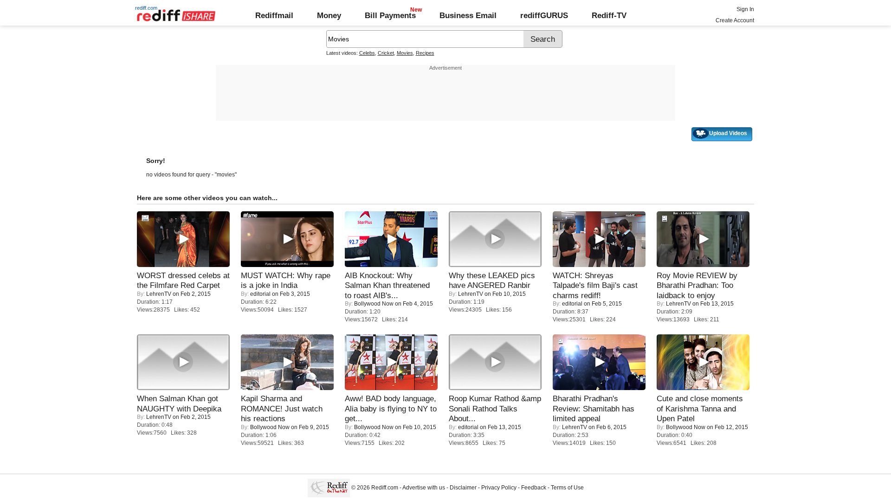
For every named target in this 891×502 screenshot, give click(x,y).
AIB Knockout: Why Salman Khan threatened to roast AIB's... (387, 285)
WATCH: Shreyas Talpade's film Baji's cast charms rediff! (595, 285)
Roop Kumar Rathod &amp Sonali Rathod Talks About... (495, 408)
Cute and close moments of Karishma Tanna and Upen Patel (700, 408)
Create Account (735, 20)
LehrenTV (158, 294)
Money (329, 15)
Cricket (386, 53)
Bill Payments (390, 15)
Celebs (367, 53)
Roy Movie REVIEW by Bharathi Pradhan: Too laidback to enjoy (697, 285)
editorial (260, 294)
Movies (405, 53)
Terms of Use (567, 487)
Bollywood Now (374, 303)
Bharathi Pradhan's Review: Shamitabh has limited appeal (593, 408)
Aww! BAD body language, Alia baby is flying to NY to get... (391, 408)
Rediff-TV (609, 15)
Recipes (425, 53)
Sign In (745, 9)
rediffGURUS (544, 15)
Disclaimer (463, 487)
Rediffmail (274, 15)
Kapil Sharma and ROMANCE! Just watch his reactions (282, 408)
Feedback (533, 487)
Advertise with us (423, 487)
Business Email (468, 15)
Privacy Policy (499, 487)
